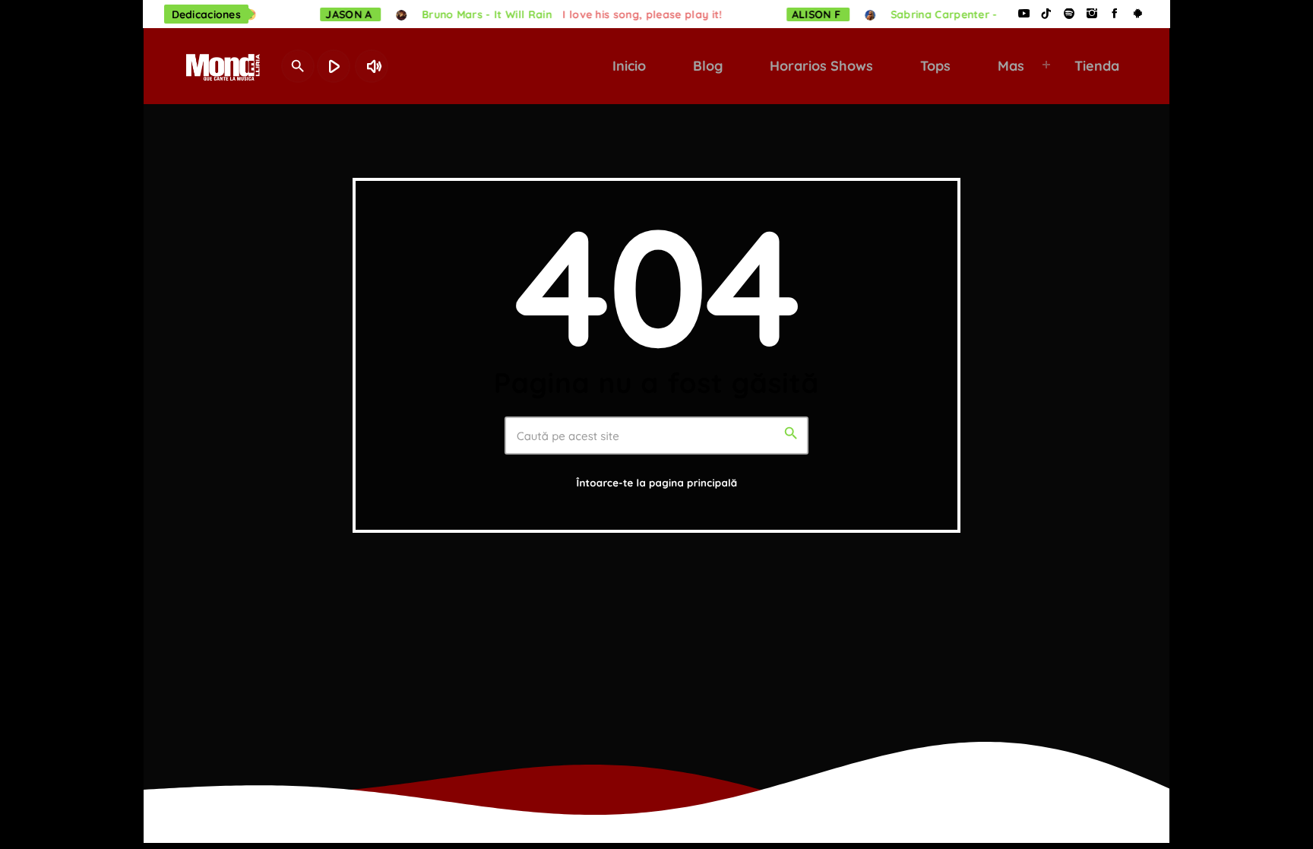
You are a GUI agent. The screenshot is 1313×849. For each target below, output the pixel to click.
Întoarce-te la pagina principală (657, 483)
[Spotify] (1069, 14)
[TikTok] (1046, 14)
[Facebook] (1115, 14)
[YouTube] (1023, 14)
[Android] (1137, 14)
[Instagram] (1092, 14)
